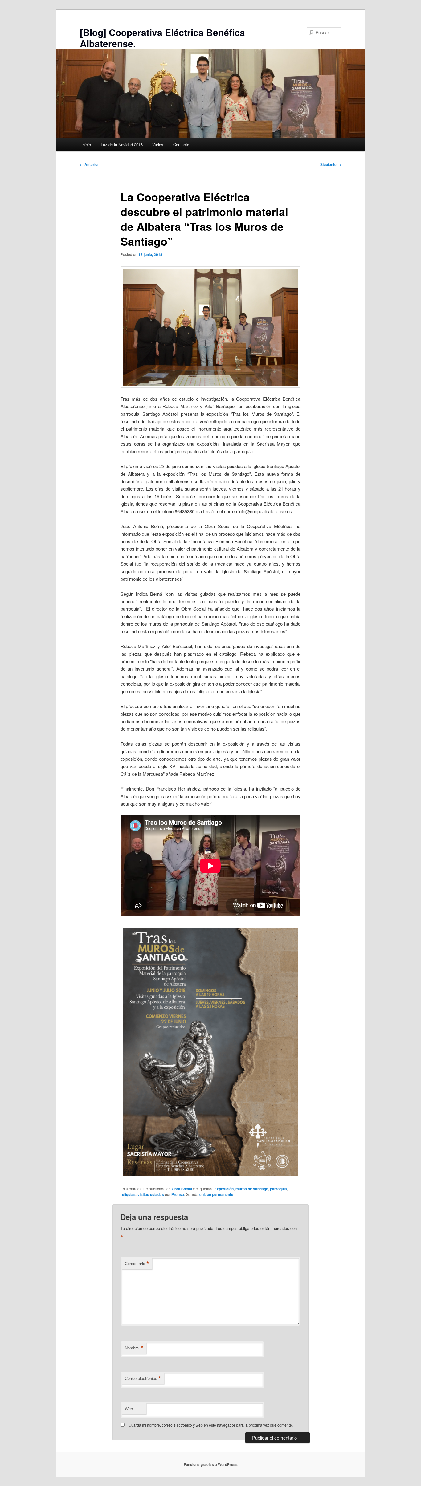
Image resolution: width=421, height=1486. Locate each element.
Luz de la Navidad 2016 (122, 144)
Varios (157, 144)
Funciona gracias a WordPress (211, 1464)
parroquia (278, 1189)
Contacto (181, 144)
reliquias (128, 1194)
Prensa (177, 1194)
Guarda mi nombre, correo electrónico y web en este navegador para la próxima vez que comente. (211, 1425)
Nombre (134, 1348)
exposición (224, 1189)
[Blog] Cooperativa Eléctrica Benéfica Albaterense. (162, 38)
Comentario (137, 1263)
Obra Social (182, 1189)
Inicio (86, 144)
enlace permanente (216, 1194)
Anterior (89, 164)
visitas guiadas (150, 1194)
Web (129, 1409)
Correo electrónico (143, 1378)
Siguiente (330, 164)
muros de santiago (251, 1189)
